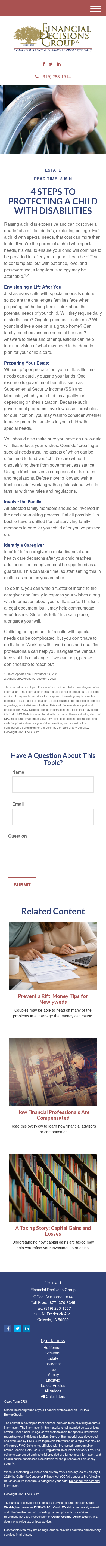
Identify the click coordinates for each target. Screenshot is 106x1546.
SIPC (47, 1507)
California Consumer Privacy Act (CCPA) (43, 1476)
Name (18, 772)
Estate (53, 1358)
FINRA (38, 1507)
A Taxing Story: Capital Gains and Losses (53, 1231)
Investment (53, 1352)
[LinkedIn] (59, 64)
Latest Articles (53, 1385)
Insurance (53, 1363)
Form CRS (20, 1401)
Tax (53, 1369)
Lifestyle (53, 1380)
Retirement (53, 1347)
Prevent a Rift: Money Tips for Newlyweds (53, 999)
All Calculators (53, 1396)
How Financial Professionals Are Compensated (53, 1115)
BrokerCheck (13, 1414)
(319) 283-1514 (56, 76)
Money (53, 1374)
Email (18, 804)
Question (17, 836)
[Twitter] (51, 64)
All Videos (53, 1391)
